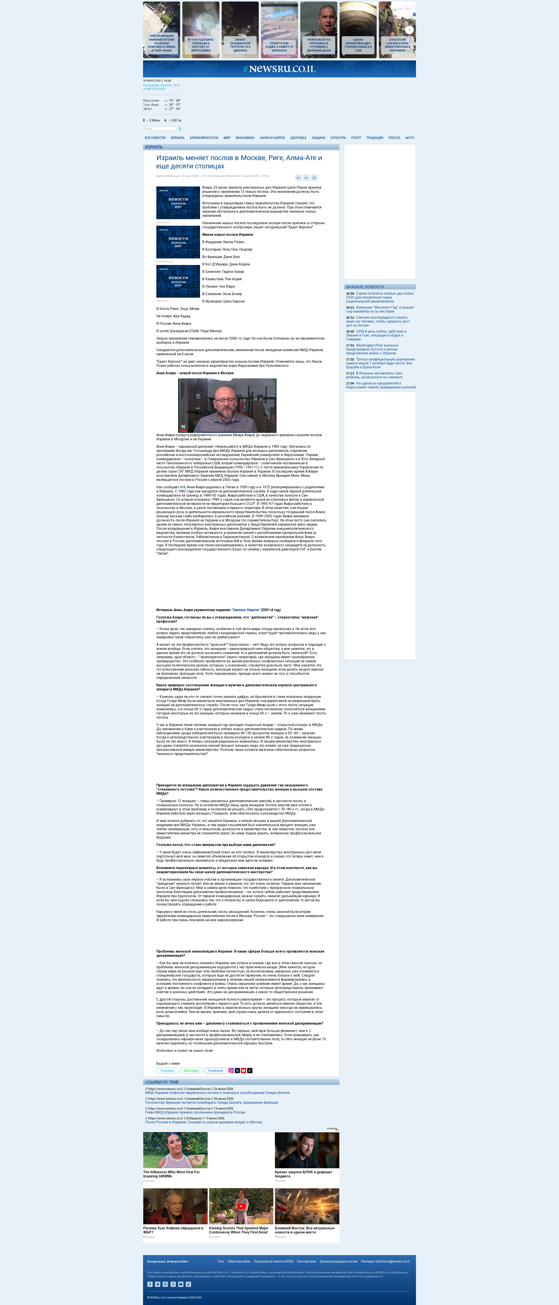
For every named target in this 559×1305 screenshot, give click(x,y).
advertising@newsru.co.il (392, 1261)
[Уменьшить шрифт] (298, 177)
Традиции (374, 138)
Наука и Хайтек (272, 138)
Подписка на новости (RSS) (273, 1261)
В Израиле (194, 1118)
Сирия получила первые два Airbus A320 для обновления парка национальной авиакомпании (380, 297)
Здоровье (298, 138)
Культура (338, 138)
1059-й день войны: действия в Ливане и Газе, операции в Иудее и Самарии (376, 335)
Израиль (178, 138)
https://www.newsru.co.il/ (165, 1089)
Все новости (155, 138)
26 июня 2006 (223, 1089)
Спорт (356, 138)
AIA (182, 487)
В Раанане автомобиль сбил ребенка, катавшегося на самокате (374, 375)
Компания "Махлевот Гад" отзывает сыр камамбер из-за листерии (380, 309)
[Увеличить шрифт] (306, 177)
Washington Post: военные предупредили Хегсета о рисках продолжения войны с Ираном (372, 349)
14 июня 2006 (223, 1108)
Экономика (245, 138)
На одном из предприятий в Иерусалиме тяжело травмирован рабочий (381, 385)
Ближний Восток (204, 138)
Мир (227, 138)
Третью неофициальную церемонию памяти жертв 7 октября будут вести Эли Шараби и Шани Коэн (380, 363)
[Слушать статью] (318, 177)
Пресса (394, 138)
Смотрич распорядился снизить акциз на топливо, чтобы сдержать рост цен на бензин (378, 321)
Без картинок (306, 1261)
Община (318, 138)
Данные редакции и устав (338, 1261)
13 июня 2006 (214, 1118)
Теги (220, 1261)
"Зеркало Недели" (245, 610)
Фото (409, 138)
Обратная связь (239, 1261)
